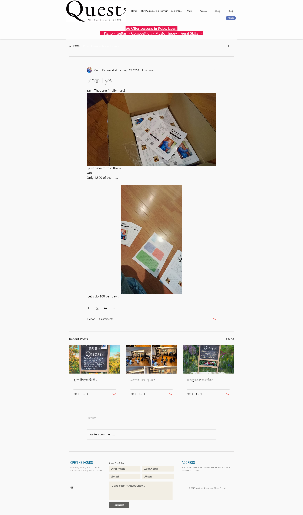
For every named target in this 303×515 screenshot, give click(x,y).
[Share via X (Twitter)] (97, 308)
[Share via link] (114, 308)
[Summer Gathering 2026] (151, 359)
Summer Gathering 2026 (142, 380)
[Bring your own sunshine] (208, 359)
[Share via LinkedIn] (105, 308)
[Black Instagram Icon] (72, 487)
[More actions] (214, 70)
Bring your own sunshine (200, 380)
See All (230, 338)
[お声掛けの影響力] (94, 359)
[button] (229, 46)
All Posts (74, 46)
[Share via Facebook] (88, 308)
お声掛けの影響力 (86, 380)
